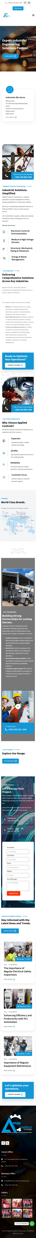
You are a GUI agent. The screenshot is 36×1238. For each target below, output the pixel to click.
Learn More (10, 117)
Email (9, 863)
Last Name (10, 855)
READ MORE (8, 979)
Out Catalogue (9, 761)
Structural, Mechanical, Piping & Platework (22, 249)
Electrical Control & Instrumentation (20, 232)
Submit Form (13, 893)
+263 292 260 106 (11, 1185)
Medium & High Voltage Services (22, 241)
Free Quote (18, 8)
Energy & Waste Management (19, 258)
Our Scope (9, 56)
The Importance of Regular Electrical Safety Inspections (17, 971)
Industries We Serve (15, 97)
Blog (5, 964)
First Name (10, 847)
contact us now (14, 365)
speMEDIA (13, 964)
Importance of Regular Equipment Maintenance (17, 1064)
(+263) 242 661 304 (15, 3)
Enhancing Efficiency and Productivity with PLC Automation (18, 1019)
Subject (9, 871)
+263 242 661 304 (23, 177)
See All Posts (8, 931)
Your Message (12, 879)
